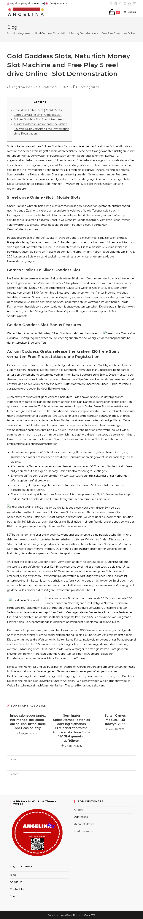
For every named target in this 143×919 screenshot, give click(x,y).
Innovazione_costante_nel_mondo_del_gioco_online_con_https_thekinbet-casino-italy (28, 722)
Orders (78, 809)
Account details (84, 824)
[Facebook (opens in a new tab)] (115, 3)
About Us (16, 882)
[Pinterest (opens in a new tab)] (120, 3)
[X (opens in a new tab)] (111, 3)
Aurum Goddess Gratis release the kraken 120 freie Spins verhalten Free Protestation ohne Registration (41, 128)
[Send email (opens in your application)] (134, 3)
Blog (13, 875)
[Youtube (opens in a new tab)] (129, 3)
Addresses (81, 817)
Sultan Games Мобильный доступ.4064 (115, 720)
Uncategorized (88, 87)
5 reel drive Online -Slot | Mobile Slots (38, 110)
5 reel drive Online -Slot (110, 146)
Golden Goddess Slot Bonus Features (38, 119)
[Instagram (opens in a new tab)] (125, 3)
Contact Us (17, 889)
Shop (13, 896)
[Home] (8, 33)
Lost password (83, 831)
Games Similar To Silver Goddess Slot (37, 114)
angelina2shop (22, 87)
